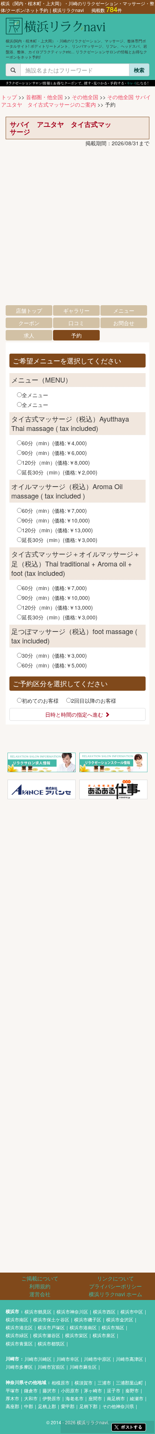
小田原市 (70, 1390)
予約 (76, 335)
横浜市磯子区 (87, 1319)
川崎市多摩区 (19, 1366)
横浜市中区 (131, 1311)
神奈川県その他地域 (26, 1382)
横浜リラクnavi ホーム (115, 1294)
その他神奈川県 (118, 1406)
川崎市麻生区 (83, 1366)
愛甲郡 (67, 1406)
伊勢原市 (52, 1398)
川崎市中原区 (97, 1359)
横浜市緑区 (17, 1335)
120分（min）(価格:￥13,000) (57, 530)
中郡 (28, 1406)
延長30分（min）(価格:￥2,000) (59, 472)
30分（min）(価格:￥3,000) (54, 655)
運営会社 (39, 1294)
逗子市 (113, 1390)
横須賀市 (83, 1382)
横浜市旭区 (113, 1327)
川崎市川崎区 (38, 1359)
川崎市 (12, 1359)
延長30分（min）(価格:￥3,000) (59, 540)
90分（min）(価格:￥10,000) (56, 520)
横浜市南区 (17, 1319)
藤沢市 (49, 1390)
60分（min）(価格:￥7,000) (54, 510)
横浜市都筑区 (51, 1343)
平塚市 (12, 1390)
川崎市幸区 (67, 1359)
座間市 (95, 1398)
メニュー (123, 310)
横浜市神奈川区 (72, 1311)
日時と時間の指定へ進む (75, 714)
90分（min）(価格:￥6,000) (54, 452)
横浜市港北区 (19, 1327)
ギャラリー (76, 310)
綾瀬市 (136, 1398)
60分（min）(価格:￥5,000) (54, 665)
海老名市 (74, 1398)
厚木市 (12, 1398)
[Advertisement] (77, 228)
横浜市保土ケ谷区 (51, 1319)
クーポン (29, 323)
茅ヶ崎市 (93, 1390)
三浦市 (104, 1382)
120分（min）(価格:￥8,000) (56, 462)
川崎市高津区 (129, 1359)
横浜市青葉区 (19, 1343)
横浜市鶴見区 (38, 1311)
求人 (29, 335)
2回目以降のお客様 (93, 700)
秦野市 (132, 1390)
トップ (9, 97)
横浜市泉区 (104, 1335)
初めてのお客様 (40, 700)
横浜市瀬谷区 (46, 1335)
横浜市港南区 (83, 1327)
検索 (139, 70)
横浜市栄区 (76, 1335)
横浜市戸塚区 (51, 1327)
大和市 (31, 1398)
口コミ (76, 323)
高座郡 (12, 1406)
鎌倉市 (31, 1390)
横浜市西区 (104, 1311)
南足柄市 (116, 1398)
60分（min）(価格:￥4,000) (54, 443)
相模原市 (61, 1382)
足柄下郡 (88, 1406)
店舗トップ (29, 310)
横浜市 (12, 1311)
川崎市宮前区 (51, 1366)
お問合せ (123, 323)
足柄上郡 (47, 1406)
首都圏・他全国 (44, 97)
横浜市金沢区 (119, 1319)
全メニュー (35, 395)
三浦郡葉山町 (129, 1382)
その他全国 (85, 97)
